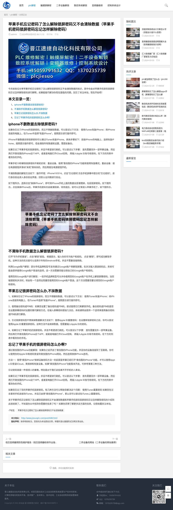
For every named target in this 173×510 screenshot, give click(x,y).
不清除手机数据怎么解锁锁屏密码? (31, 108)
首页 (21, 5)
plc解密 (32, 5)
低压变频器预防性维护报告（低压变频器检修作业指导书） (34, 442)
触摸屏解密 (46, 5)
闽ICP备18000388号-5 (48, 503)
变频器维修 (97, 5)
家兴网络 (28, 503)
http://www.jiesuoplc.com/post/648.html (39, 418)
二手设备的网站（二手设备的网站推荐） (98, 442)
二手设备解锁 (62, 5)
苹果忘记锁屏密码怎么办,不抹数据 (30, 113)
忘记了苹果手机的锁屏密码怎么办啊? (32, 117)
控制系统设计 (114, 5)
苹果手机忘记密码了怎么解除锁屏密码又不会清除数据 (40, 410)
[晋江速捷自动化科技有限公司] (7, 8)
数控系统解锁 (80, 5)
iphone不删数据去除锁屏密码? (29, 104)
